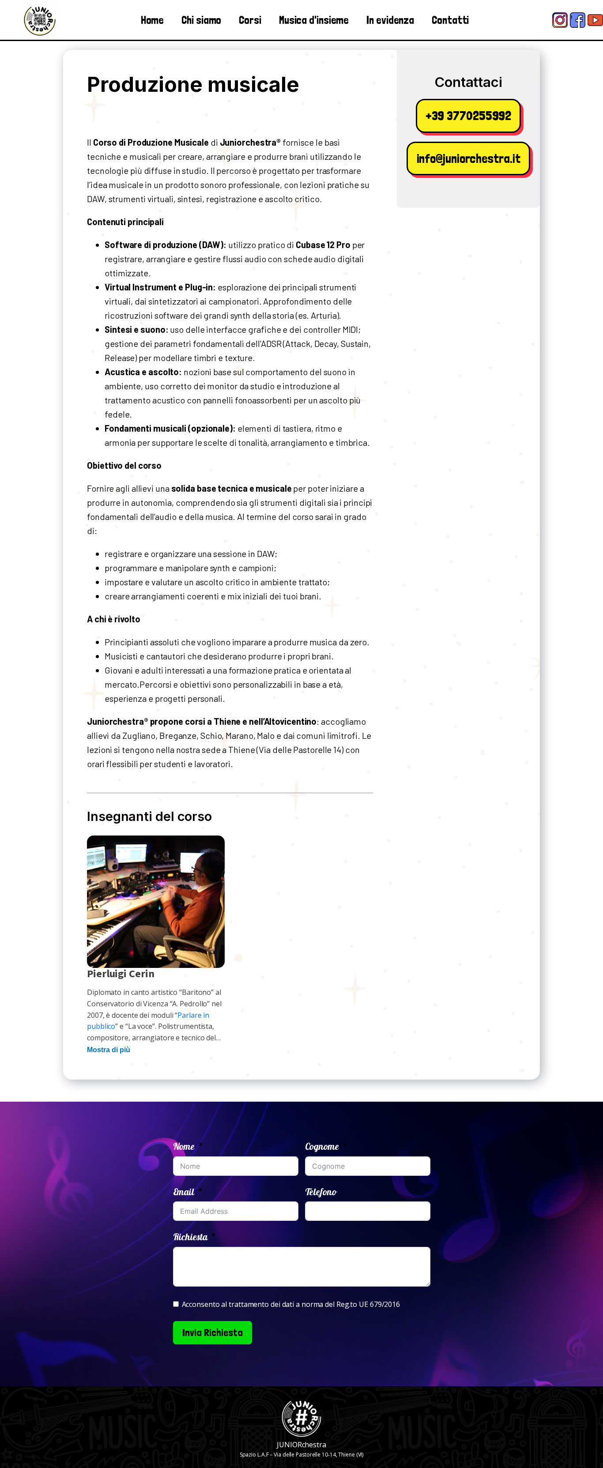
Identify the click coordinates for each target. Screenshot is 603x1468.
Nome (184, 1146)
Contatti (450, 19)
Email (184, 1191)
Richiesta (190, 1236)
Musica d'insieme (314, 19)
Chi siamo (201, 19)
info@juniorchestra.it (468, 158)
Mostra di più (108, 1050)
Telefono (320, 1191)
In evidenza (390, 19)
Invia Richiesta (212, 1332)
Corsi (250, 19)
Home (152, 19)
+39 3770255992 (469, 115)
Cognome (322, 1146)
